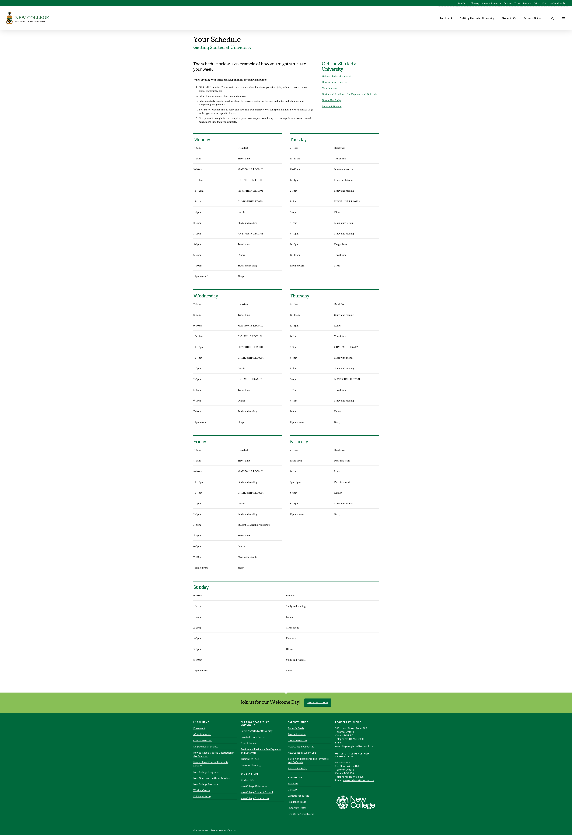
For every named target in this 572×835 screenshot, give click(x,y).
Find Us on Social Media (553, 3)
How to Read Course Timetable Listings (210, 764)
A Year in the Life (297, 740)
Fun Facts (463, 3)
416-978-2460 (356, 739)
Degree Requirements (205, 746)
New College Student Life (255, 798)
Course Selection (202, 740)
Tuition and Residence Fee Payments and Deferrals (349, 94)
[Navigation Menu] (564, 18)
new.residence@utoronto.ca (358, 780)
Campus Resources (491, 3)
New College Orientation (254, 786)
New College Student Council (257, 792)
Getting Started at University (477, 18)
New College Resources (206, 784)
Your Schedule (330, 88)
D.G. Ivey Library (202, 796)
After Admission (202, 734)
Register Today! (317, 702)
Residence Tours (512, 3)
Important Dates (531, 3)
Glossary (475, 3)
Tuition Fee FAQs (331, 100)
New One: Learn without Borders (211, 778)
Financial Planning (332, 106)
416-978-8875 (356, 776)
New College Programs (206, 772)
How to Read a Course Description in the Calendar (213, 754)
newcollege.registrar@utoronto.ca (354, 746)
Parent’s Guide (532, 18)
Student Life (509, 18)
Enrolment (446, 18)
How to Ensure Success (334, 82)
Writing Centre (201, 790)
